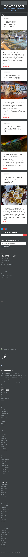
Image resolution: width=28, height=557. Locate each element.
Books (2, 400)
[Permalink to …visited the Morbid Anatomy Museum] (14, 90)
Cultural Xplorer (4, 277)
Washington (4, 469)
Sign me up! (6, 246)
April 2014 (3, 519)
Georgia (3, 421)
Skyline (2, 457)
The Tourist (3, 461)
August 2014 (4, 511)
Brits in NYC (4, 402)
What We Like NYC (5, 260)
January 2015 (4, 502)
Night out (3, 442)
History (2, 425)
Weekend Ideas (4, 473)
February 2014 (4, 523)
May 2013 (3, 540)
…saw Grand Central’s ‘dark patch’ (12, 373)
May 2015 (3, 494)
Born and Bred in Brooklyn (7, 264)
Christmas (3, 406)
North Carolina (4, 444)
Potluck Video (4, 273)
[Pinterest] (4, 229)
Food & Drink (4, 417)
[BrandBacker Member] (4, 360)
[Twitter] (2, 229)
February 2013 (4, 546)
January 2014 (4, 525)
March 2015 (3, 498)
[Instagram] (6, 229)
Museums (3, 434)
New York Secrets (5, 440)
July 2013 (3, 536)
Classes (2, 407)
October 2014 (4, 507)
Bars (2, 396)
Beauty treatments (5, 398)
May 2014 (3, 517)
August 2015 (4, 488)
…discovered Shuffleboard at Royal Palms (11, 24)
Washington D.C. (5, 471)
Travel (2, 463)
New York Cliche (4, 262)
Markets (3, 432)
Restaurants (4, 452)
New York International (6, 275)
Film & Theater (4, 413)
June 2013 (3, 538)
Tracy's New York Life (6, 268)
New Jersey (3, 438)
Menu (14, 3)
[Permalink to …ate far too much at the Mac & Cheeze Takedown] (14, 195)
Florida (2, 415)
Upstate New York (5, 467)
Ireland (2, 429)
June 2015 (3, 492)
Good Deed (3, 423)
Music (2, 436)
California (3, 404)
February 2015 (4, 500)
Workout (3, 477)
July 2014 (3, 513)
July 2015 (3, 490)
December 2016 (4, 484)
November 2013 (4, 528)
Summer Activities (5, 459)
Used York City (4, 258)
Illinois (2, 427)
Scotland (3, 455)
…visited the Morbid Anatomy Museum (13, 77)
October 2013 (4, 530)
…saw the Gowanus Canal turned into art (13, 129)
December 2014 (4, 503)
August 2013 (4, 534)
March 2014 (3, 521)
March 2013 (3, 544)
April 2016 (3, 486)
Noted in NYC (4, 266)
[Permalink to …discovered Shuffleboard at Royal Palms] (14, 40)
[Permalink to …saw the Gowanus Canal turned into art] (14, 143)
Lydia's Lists (3, 430)
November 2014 (4, 505)
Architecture (4, 392)
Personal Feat (4, 450)
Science (3, 454)
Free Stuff (3, 419)
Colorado (3, 409)
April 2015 (3, 496)
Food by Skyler (4, 271)
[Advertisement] (11, 290)
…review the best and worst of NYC (14, 377)
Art (1, 394)
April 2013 (3, 542)
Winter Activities (4, 475)
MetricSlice (19, 552)
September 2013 (5, 532)
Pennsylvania (4, 448)
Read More (6, 66)
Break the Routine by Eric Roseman (9, 270)
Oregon (2, 446)
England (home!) (4, 411)
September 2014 (5, 509)
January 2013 (4, 548)
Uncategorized (4, 465)
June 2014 (3, 515)
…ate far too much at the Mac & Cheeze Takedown (14, 179)
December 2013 (4, 526)
